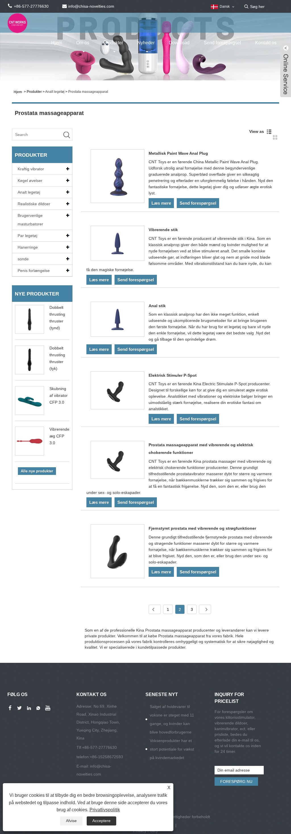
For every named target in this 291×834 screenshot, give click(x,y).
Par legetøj (27, 235)
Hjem (56, 42)
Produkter (113, 42)
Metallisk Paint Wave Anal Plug (178, 153)
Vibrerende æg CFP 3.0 (59, 436)
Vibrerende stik (163, 229)
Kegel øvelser (30, 180)
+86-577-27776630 (99, 747)
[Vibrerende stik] (118, 244)
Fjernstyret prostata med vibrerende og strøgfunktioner (202, 528)
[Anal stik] (118, 320)
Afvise (71, 820)
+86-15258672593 (106, 757)
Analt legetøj (55, 92)
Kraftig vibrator (31, 169)
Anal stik (157, 305)
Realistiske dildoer (34, 204)
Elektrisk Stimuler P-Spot (173, 375)
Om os (82, 42)
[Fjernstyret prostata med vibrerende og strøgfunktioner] (118, 552)
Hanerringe (28, 247)
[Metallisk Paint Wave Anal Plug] (118, 177)
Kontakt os (266, 42)
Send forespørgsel (222, 42)
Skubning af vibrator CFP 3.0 (58, 395)
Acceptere (101, 820)
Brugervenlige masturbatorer (30, 219)
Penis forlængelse (34, 270)
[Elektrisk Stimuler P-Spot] (118, 391)
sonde (23, 259)
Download (179, 42)
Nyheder (146, 42)
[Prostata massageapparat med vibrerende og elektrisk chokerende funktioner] (118, 461)
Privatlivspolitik (105, 809)
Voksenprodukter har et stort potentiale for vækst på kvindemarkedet (172, 749)
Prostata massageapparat (88, 92)
